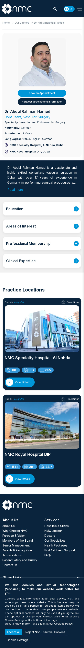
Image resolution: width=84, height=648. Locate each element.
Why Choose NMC (14, 530)
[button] (55, 9)
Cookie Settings (17, 640)
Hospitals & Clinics (56, 526)
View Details (23, 382)
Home (6, 22)
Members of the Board (17, 540)
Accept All (13, 632)
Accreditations (12, 555)
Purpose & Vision (13, 535)
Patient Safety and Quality (19, 560)
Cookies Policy (63, 623)
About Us (8, 526)
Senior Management (16, 545)
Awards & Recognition (17, 550)
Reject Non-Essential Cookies (45, 632)
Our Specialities (54, 540)
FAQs (47, 555)
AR (72, 9)
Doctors (49, 535)
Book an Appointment (42, 93)
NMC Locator (53, 530)
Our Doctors (22, 22)
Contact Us (9, 565)
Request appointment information (42, 101)
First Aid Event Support (59, 550)
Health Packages (55, 545)
